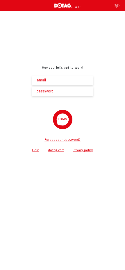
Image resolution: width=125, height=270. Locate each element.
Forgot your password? (62, 140)
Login (62, 119)
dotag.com (56, 150)
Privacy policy (83, 150)
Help (35, 150)
